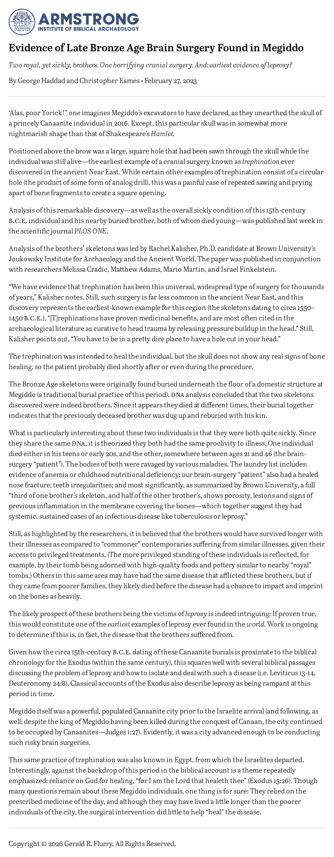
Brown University (270, 484)
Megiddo (22, 710)
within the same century (131, 662)
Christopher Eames (110, 80)
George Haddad (41, 80)
